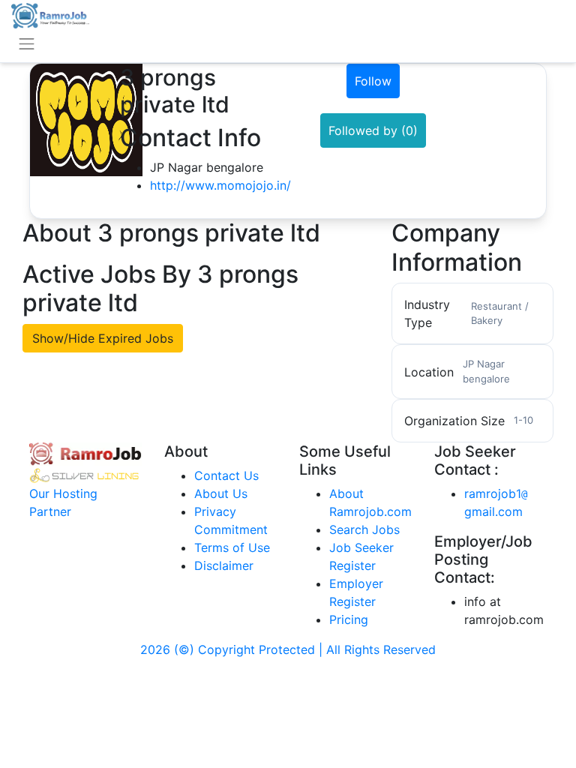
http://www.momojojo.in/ (220, 185)
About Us (221, 493)
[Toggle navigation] (26, 43)
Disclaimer (224, 565)
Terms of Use (232, 547)
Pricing (348, 619)
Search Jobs (364, 529)
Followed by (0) (373, 130)
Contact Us (226, 475)
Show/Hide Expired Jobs (102, 338)
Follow (373, 81)
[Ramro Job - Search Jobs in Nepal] (50, 14)
